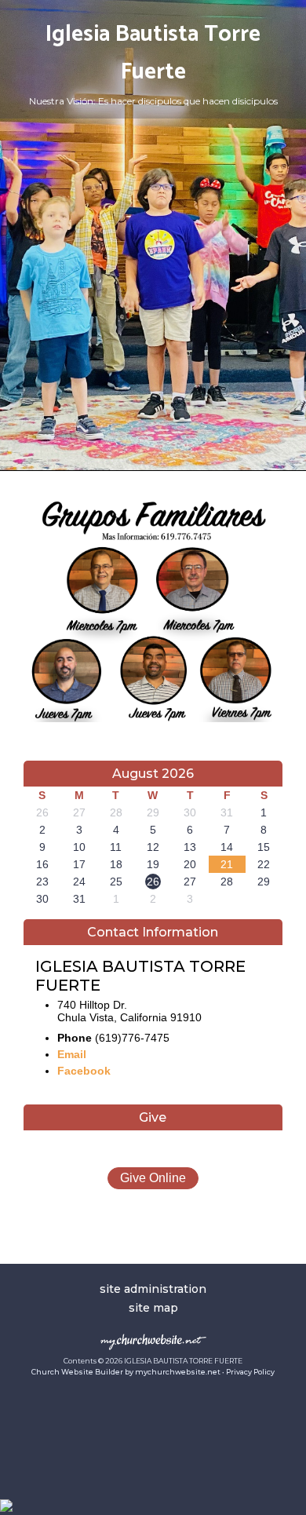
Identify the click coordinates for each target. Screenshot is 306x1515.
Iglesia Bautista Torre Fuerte (153, 53)
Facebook (84, 1070)
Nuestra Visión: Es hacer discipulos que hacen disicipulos (153, 101)
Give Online (153, 1178)
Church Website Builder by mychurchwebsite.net (125, 1371)
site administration (153, 1289)
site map (153, 1308)
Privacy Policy (250, 1371)
